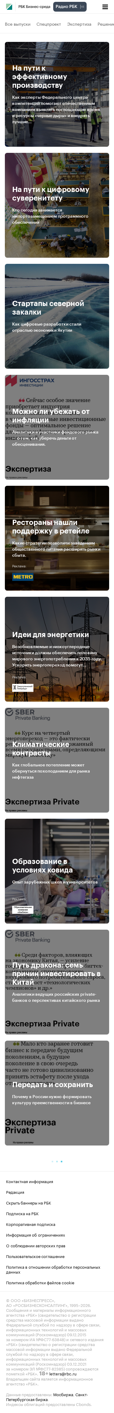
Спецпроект (48, 23)
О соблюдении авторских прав (35, 1245)
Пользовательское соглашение (35, 1256)
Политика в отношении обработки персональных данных (53, 1269)
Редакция (15, 1192)
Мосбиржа (63, 1394)
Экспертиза (79, 23)
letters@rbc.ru (63, 1373)
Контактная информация (29, 1181)
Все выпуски (17, 23)
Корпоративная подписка (30, 1224)
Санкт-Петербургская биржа (47, 1396)
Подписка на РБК (22, 1213)
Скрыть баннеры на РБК (28, 1202)
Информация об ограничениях (35, 1234)
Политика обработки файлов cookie (40, 1282)
